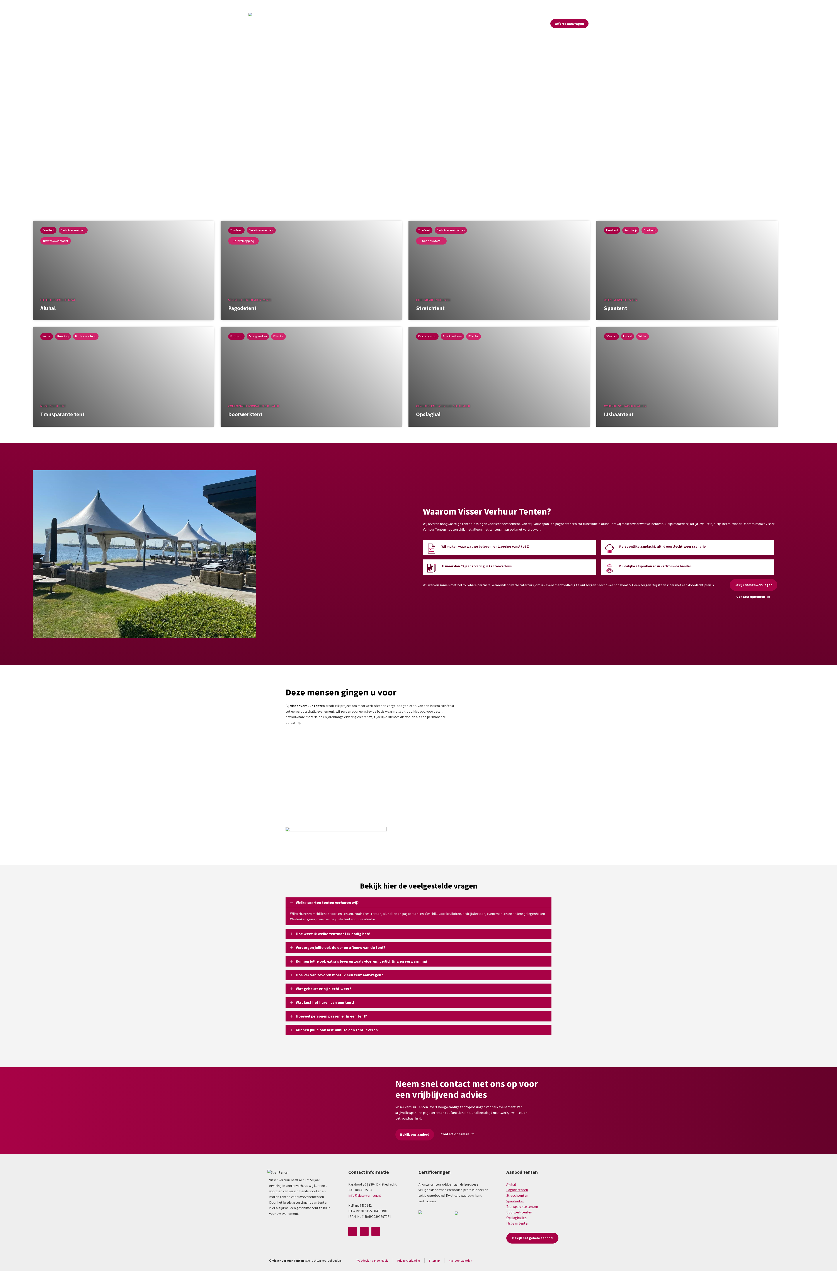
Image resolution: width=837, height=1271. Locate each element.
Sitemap (434, 1261)
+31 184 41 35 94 (318, 5)
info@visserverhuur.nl (354, 5)
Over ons (488, 5)
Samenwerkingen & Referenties (523, 5)
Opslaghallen (516, 1217)
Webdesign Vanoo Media (372, 1261)
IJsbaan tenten (517, 1223)
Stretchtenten (517, 1195)
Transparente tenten (522, 1206)
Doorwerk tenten (519, 1212)
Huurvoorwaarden (460, 1261)
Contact (583, 5)
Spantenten (515, 1201)
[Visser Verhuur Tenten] (259, 23)
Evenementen (561, 5)
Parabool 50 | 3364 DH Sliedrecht (276, 5)
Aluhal (511, 1184)
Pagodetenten (517, 1190)
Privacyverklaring (408, 1261)
